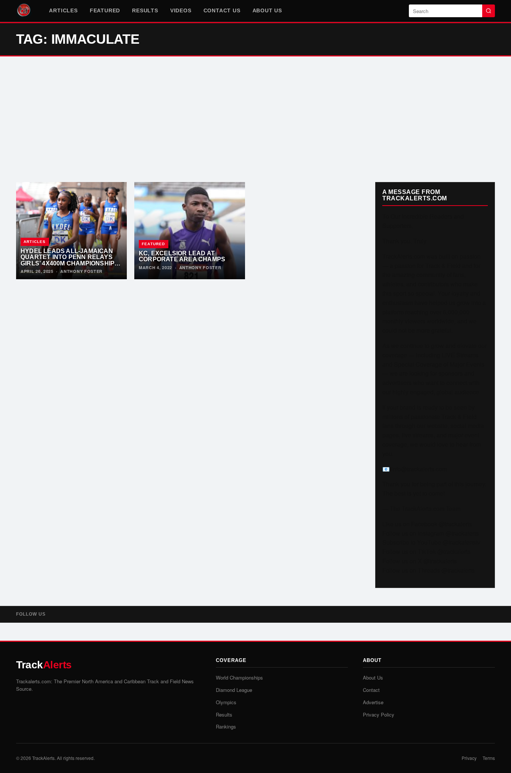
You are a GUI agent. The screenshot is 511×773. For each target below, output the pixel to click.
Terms (489, 758)
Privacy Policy (378, 714)
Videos (181, 10)
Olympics (226, 702)
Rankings (226, 726)
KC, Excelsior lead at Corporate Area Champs (182, 256)
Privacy (469, 758)
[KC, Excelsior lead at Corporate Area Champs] (189, 230)
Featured (105, 10)
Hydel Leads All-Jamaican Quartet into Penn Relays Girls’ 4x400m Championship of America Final (67, 260)
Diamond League (234, 689)
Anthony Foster (81, 271)
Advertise (373, 702)
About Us (267, 10)
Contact (371, 689)
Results (145, 10)
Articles (63, 10)
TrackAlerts (43, 758)
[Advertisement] (255, 119)
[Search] (488, 10)
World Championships (239, 677)
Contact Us (222, 10)
